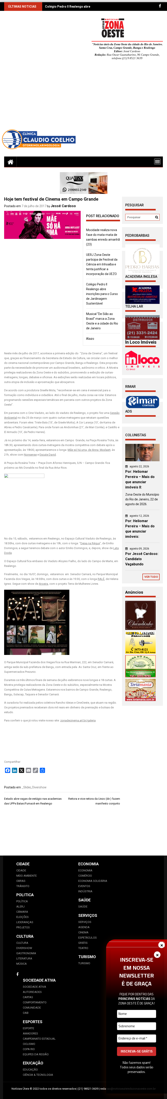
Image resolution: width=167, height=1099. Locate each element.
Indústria (85, 891)
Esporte (28, 1028)
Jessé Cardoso (63, 206)
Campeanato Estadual (39, 1038)
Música (21, 963)
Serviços (84, 922)
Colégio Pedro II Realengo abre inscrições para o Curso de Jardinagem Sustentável (102, 294)
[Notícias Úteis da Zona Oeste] (10, 162)
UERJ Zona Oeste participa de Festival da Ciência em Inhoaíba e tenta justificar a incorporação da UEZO (101, 264)
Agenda (84, 927)
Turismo (84, 963)
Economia (85, 870)
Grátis (83, 942)
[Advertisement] (83, 95)
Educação (30, 1069)
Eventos (84, 886)
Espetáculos (87, 937)
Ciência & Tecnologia (38, 1074)
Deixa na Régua (90, 543)
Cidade (21, 870)
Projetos (23, 927)
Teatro (83, 948)
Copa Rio (29, 1049)
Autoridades (32, 992)
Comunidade (32, 1007)
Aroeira (43, 583)
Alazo (90, 338)
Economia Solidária (92, 881)
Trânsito (22, 886)
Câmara (22, 911)
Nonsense (30, 454)
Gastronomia (26, 953)
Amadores (30, 1033)
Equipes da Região (36, 1054)
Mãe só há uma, (77, 449)
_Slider (26, 787)
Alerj (20, 906)
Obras (20, 881)
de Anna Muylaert (98, 449)
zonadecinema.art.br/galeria (78, 720)
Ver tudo (151, 576)
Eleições (22, 917)
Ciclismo (29, 1044)
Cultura (22, 942)
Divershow (39, 787)
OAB (25, 1012)
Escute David (48, 454)
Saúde (82, 906)
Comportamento (35, 1002)
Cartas (28, 997)
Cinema (83, 932)
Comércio (85, 875)
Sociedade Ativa (34, 986)
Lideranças (24, 922)
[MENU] (157, 161)
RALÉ (101, 579)
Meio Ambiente (26, 875)
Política (22, 901)
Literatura (24, 958)
